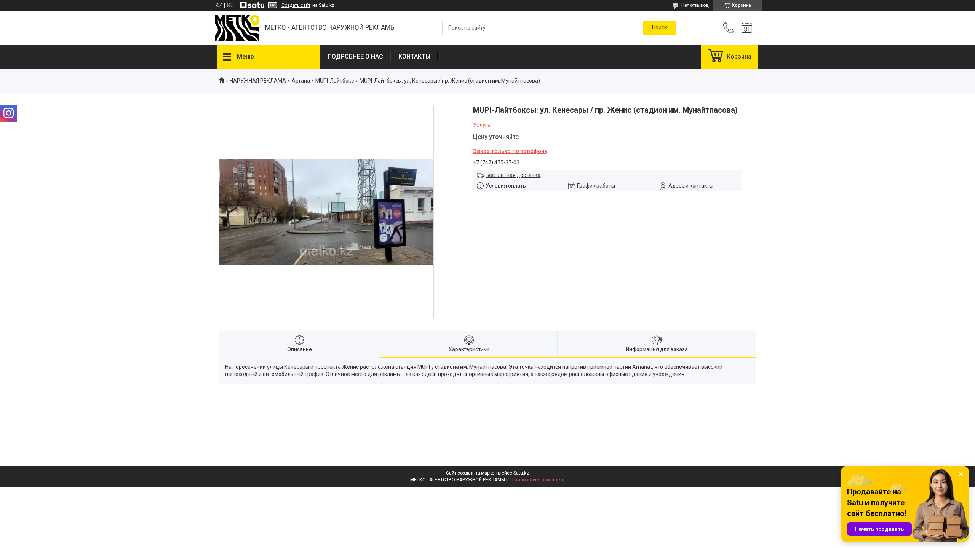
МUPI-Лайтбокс (334, 81)
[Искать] (659, 28)
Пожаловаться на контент (536, 480)
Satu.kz (521, 473)
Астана (301, 81)
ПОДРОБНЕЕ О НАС (355, 56)
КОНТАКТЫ (414, 56)
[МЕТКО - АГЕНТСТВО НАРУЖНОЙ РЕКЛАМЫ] (237, 28)
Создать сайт (295, 5)
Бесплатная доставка (513, 175)
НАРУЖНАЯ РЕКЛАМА (258, 81)
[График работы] (747, 27)
